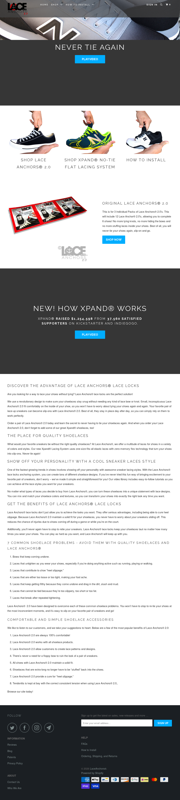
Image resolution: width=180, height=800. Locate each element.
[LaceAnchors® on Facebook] (25, 727)
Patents (11, 757)
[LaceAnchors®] (21, 9)
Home (44, 5)
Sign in (152, 5)
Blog (9, 751)
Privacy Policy (15, 763)
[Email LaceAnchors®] (50, 727)
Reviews (12, 744)
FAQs (84, 743)
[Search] (161, 5)
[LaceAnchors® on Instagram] (38, 727)
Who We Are (14, 788)
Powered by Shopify (92, 773)
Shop (55, 5)
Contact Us (13, 782)
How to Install (79, 5)
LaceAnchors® (98, 768)
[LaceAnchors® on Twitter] (13, 727)
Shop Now (114, 239)
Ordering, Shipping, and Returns (99, 756)
